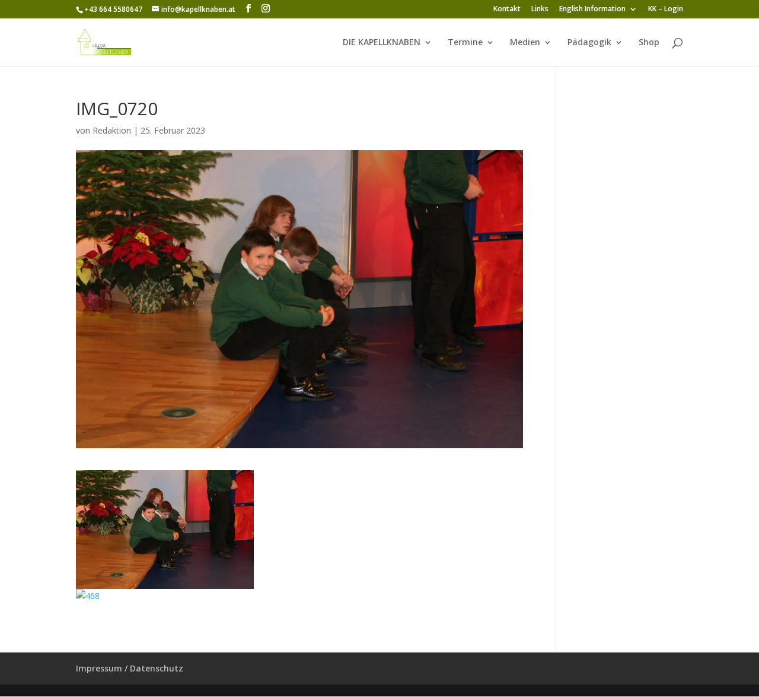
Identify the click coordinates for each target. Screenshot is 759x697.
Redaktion (112, 130)
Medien (525, 42)
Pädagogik (589, 42)
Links (539, 9)
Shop (649, 42)
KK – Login (665, 9)
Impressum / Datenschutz (129, 668)
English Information (592, 9)
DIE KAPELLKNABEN (381, 42)
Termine (465, 42)
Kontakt (507, 9)
